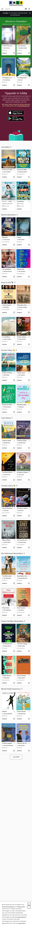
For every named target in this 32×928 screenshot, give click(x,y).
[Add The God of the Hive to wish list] (14, 480)
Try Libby (5, 13)
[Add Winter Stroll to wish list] (14, 615)
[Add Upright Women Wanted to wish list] (14, 683)
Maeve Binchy (7, 442)
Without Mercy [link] (6, 540)
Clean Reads (6, 418)
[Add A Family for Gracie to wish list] (29, 480)
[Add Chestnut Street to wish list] (14, 448)
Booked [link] (4, 711)
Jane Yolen (6, 510)
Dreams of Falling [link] (7, 373)
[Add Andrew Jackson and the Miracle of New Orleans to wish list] (29, 344)
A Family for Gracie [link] (22, 472)
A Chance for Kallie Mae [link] (7, 169)
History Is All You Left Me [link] (22, 743)
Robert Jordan (22, 646)
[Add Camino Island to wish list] (29, 380)
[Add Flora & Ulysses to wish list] (29, 719)
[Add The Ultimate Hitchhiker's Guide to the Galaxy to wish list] (14, 651)
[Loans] (25, 9)
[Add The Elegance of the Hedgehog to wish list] (14, 85)
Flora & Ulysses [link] (21, 711)
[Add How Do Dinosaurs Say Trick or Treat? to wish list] (14, 516)
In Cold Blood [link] (6, 337)
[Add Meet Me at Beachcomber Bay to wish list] (29, 412)
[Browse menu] (29, 9)
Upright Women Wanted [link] (7, 675)
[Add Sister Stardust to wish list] (29, 615)
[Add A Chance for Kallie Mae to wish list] (14, 177)
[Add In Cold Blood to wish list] (14, 344)
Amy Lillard (21, 474)
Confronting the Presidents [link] (7, 305)
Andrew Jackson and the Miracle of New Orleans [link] (22, 337)
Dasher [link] (19, 237)
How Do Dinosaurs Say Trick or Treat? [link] (7, 508)
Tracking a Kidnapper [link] (22, 440)
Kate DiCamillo (22, 713)
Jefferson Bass (7, 542)
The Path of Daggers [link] (22, 644)
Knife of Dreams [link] (21, 675)
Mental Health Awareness (11, 689)
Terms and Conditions (8, 906)
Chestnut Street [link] (6, 440)
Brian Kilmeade (22, 339)
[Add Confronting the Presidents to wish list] (14, 313)
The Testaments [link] (6, 269)
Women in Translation (16, 21)
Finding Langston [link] (7, 743)
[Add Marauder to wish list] (14, 245)
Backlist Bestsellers (8, 215)
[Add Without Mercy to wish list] (14, 548)
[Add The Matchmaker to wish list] (14, 583)
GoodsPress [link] (20, 201)
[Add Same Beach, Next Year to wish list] (29, 583)
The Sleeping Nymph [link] (22, 78)
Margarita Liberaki (23, 48)
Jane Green (21, 610)
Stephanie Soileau (23, 171)
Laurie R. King (7, 474)
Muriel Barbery (7, 80)
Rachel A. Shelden (23, 307)
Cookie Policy (21, 923)
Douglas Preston (22, 542)
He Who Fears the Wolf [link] (7, 46)
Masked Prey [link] (20, 269)
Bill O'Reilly (6, 307)
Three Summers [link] (21, 46)
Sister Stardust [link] (21, 608)
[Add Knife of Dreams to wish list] (29, 683)
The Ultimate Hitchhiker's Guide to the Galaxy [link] (7, 644)
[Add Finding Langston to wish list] (14, 751)
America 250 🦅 (7, 283)
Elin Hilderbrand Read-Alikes (12, 553)
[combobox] (12, 9)
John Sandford (22, 271)
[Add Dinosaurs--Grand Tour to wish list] (29, 516)
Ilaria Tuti (21, 80)
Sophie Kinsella (7, 406)
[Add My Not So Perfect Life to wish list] (14, 412)
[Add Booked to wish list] (14, 719)
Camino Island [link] (21, 373)
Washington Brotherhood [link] (22, 305)
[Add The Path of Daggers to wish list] (29, 651)
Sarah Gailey (7, 677)
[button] (14, 46)
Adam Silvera (22, 745)
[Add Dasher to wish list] (29, 245)
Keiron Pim (21, 510)
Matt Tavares (21, 239)
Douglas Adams (7, 646)
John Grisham (22, 375)
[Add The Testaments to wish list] (14, 277)
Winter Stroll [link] (5, 608)
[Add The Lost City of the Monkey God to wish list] (29, 548)
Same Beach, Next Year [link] (22, 576)
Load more (16, 757)
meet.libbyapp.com (23, 106)
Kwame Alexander (8, 713)
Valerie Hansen (22, 442)
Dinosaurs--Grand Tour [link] (22, 508)
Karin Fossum (7, 48)
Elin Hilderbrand (7, 578)
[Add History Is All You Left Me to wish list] (29, 751)
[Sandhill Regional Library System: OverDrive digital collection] (16, 3)
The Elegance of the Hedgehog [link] (7, 78)
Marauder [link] (5, 237)
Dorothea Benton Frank (24, 578)
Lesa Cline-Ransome (8, 745)
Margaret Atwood (8, 271)
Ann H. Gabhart (7, 171)
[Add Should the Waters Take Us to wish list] (29, 177)
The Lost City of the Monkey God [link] (22, 540)
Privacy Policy (21, 906)
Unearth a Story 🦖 (8, 486)
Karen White (6, 375)
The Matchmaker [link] (7, 576)
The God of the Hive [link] (7, 472)
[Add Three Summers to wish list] (29, 53)
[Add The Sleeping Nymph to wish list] (29, 85)
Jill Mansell (21, 406)
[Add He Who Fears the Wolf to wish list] (14, 53)
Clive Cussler (7, 239)
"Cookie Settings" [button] (21, 917)
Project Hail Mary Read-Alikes (12, 621)
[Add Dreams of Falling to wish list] (14, 380)
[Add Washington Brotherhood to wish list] (29, 313)
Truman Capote (7, 339)
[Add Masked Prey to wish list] (29, 277)
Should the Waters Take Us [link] (22, 169)
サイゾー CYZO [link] (7, 201)
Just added (5, 147)
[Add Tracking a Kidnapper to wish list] (29, 448)
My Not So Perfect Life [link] (7, 405)
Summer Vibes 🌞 (8, 350)
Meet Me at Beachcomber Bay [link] (22, 405)
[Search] (2, 9)
